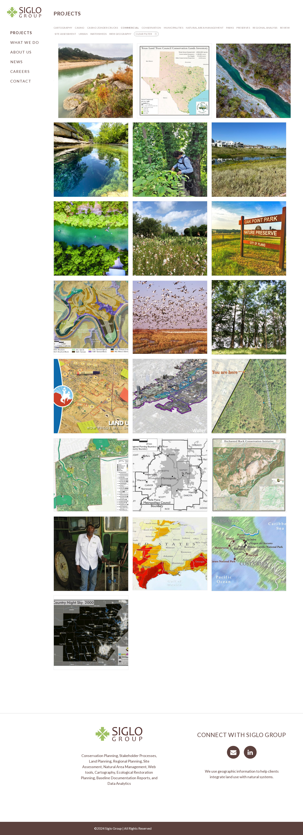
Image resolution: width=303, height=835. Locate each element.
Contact (20, 81)
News (16, 61)
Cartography (63, 27)
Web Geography (120, 33)
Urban (83, 33)
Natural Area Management (204, 27)
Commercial (130, 27)
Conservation (151, 27)
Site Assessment (65, 33)
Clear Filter (144, 33)
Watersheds (98, 33)
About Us (21, 52)
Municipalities (173, 27)
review (285, 27)
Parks (230, 27)
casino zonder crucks (102, 27)
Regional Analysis (265, 27)
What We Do (24, 42)
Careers (20, 71)
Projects (21, 32)
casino (79, 27)
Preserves (243, 27)
